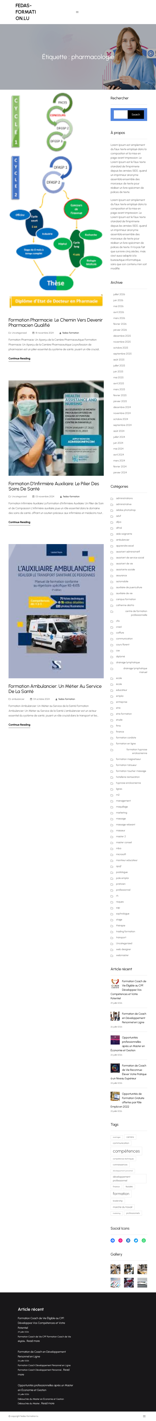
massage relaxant (125, 824)
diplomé (120, 656)
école (119, 684)
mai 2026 (118, 306)
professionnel (123, 889)
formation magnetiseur (128, 759)
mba (118, 848)
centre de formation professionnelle (136, 613)
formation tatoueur (126, 765)
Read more (33, 1341)
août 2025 (118, 359)
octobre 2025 (120, 347)
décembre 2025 (122, 335)
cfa (117, 620)
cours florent (122, 644)
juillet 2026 (119, 294)
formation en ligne (126, 743)
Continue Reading (19, 358)
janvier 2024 (120, 472)
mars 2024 (119, 460)
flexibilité (129, 1186)
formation (121, 1193)
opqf (118, 866)
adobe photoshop (126, 510)
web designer (123, 949)
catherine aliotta (125, 605)
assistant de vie (124, 563)
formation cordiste (126, 737)
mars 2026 (119, 318)
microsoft (121, 854)
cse (118, 650)
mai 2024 (118, 448)
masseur (120, 830)
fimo (118, 725)
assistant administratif (128, 551)
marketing (121, 812)
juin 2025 (118, 371)
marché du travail (122, 1207)
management (123, 800)
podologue (122, 872)
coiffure (120, 632)
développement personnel (123, 1171)
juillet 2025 (119, 365)
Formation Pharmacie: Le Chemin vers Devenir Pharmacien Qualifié (56, 322)
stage (119, 919)
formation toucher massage (131, 771)
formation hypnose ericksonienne (137, 751)
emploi (119, 695)
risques (120, 901)
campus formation (126, 599)
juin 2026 (118, 300)
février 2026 (120, 323)
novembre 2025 (122, 341)
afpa (118, 521)
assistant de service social (130, 557)
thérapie (120, 925)
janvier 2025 (120, 401)
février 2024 (120, 466)
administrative (123, 504)
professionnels (133, 1213)
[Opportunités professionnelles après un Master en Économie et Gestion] (115, 1040)
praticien (121, 883)
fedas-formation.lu (26, 12)
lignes (119, 788)
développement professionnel (121, 1178)
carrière (130, 1137)
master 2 (121, 836)
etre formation (124, 713)
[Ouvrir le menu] (77, 12)
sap (118, 907)
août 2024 (118, 431)
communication (124, 638)
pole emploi (122, 878)
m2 (118, 794)
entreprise (121, 701)
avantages (117, 1137)
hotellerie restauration (128, 776)
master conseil (124, 842)
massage (121, 818)
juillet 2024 (119, 436)
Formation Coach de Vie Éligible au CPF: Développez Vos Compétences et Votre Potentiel (128, 990)
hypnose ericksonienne (128, 782)
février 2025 (120, 395)
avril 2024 (118, 454)
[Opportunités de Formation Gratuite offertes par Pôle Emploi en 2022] (115, 1097)
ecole (119, 678)
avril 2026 (118, 312)
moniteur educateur (127, 860)
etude (119, 719)
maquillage (122, 806)
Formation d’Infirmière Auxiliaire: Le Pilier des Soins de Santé (54, 486)
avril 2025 (118, 383)
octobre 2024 (120, 419)
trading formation (125, 931)
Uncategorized (19, 332)
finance (120, 731)
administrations (124, 498)
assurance (121, 575)
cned (119, 626)
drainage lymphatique (128, 662)
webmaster (122, 955)
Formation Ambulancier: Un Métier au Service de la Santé (55, 689)
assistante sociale (125, 569)
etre (118, 707)
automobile (122, 581)
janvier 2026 (120, 329)
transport (121, 937)
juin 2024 (118, 442)
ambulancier (18, 699)
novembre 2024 (122, 413)
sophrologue (122, 913)
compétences (126, 1151)
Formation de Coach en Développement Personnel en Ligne (134, 1018)
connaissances (120, 1164)
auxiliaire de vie (124, 593)
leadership (118, 1201)
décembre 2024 (122, 407)
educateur (121, 690)
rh (117, 895)
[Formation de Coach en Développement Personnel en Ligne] (115, 1017)
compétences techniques (123, 1159)
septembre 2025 (122, 353)
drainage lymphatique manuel (135, 670)
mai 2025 (118, 377)
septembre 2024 (122, 425)
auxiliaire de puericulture (129, 587)
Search (136, 114)
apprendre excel (125, 545)
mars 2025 (119, 389)
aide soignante (124, 533)
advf (118, 515)
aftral (119, 527)
